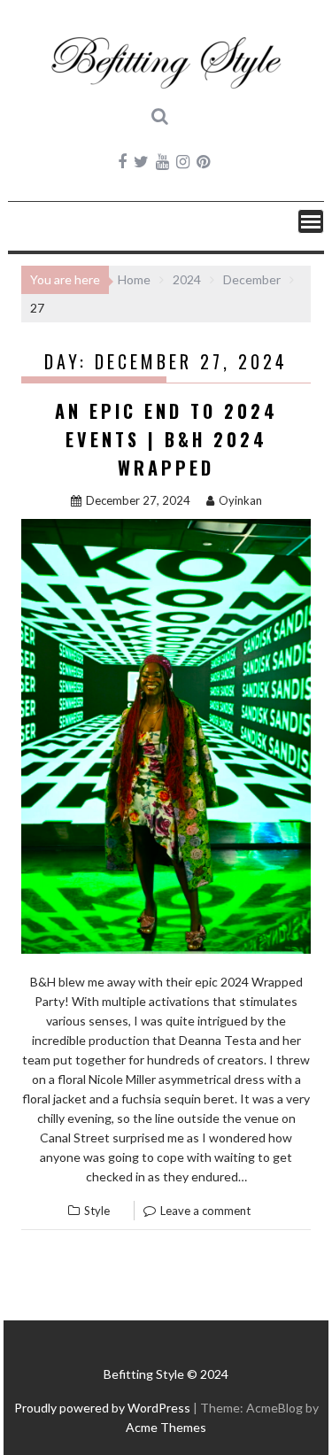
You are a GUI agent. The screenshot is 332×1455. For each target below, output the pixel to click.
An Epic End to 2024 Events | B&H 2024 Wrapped (166, 439)
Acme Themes (166, 1427)
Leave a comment (205, 1210)
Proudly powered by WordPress (102, 1407)
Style (97, 1210)
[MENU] (310, 221)
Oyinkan (240, 500)
